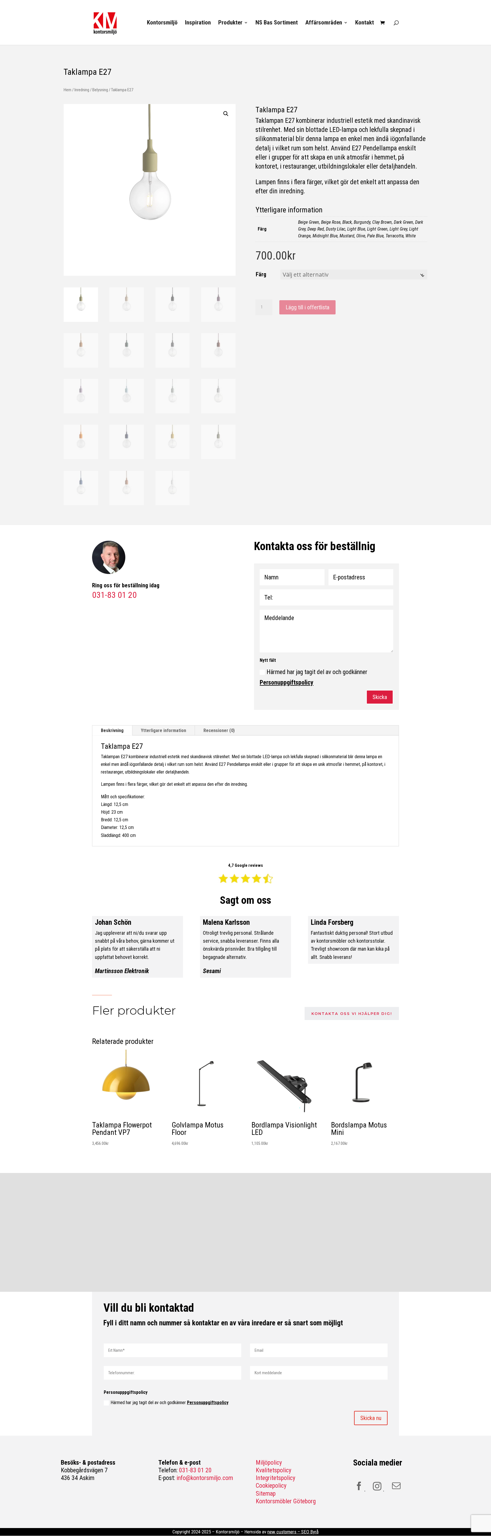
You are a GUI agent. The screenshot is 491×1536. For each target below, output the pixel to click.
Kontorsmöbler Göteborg (286, 1501)
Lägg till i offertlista (307, 307)
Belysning (100, 89)
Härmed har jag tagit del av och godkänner (313, 677)
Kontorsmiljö (162, 23)
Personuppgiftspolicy (286, 682)
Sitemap (266, 1493)
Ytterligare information (163, 730)
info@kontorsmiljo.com (204, 1477)
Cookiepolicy (271, 1485)
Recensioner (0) (219, 730)
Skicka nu (370, 1418)
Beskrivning (112, 730)
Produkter (230, 23)
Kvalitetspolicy (273, 1470)
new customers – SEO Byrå (293, 1532)
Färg (261, 274)
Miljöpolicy (269, 1462)
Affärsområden (323, 23)
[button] (226, 114)
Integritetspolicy (275, 1477)
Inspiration (198, 23)
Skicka (380, 697)
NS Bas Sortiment (276, 23)
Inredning (81, 89)
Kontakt (364, 23)
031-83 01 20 (195, 1470)
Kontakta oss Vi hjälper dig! (351, 1013)
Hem (67, 89)
